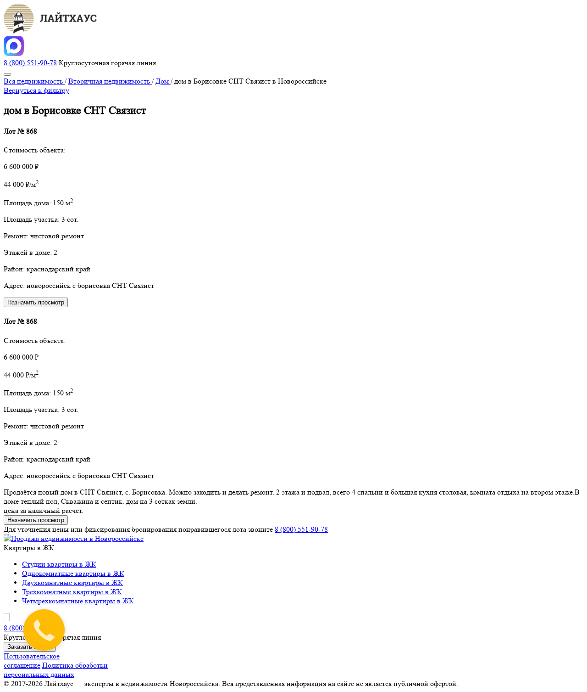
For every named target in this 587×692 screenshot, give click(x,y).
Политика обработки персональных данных (56, 670)
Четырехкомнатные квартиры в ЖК (78, 600)
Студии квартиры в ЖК (59, 564)
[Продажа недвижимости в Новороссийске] (74, 538)
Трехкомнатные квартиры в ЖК (72, 591)
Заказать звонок (29, 646)
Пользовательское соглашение (32, 660)
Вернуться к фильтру (36, 90)
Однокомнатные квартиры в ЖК (73, 573)
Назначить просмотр (35, 302)
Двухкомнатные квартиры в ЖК (72, 582)
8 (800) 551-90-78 (30, 62)
